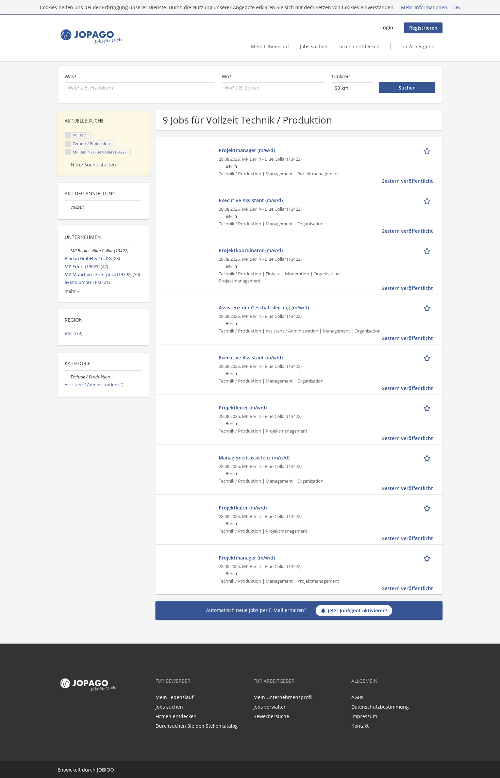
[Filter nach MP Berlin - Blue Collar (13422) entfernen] (67, 251)
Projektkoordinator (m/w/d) (251, 250)
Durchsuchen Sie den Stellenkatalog (196, 726)
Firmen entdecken (359, 46)
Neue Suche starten (93, 164)
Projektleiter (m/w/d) (243, 407)
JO (99, 769)
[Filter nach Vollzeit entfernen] (67, 207)
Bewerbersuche (271, 716)
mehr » (72, 291)
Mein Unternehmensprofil (283, 697)
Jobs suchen (314, 46)
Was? (70, 76)
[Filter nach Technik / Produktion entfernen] (67, 377)
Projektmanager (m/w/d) (247, 150)
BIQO (108, 769)
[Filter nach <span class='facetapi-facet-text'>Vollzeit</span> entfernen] (68, 136)
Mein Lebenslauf (270, 46)
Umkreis (341, 76)
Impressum (364, 716)
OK (456, 7)
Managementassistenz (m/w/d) (254, 457)
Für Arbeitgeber (418, 46)
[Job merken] (428, 150)
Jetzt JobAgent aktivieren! (357, 610)
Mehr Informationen (424, 7)
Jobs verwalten (270, 706)
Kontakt (360, 726)
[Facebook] (61, 708)
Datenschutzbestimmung (380, 706)
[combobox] (140, 87)
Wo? (226, 76)
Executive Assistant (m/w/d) (251, 200)
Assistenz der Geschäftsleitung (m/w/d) (264, 307)
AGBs (357, 697)
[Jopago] (90, 36)
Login (386, 27)
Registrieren (423, 28)
